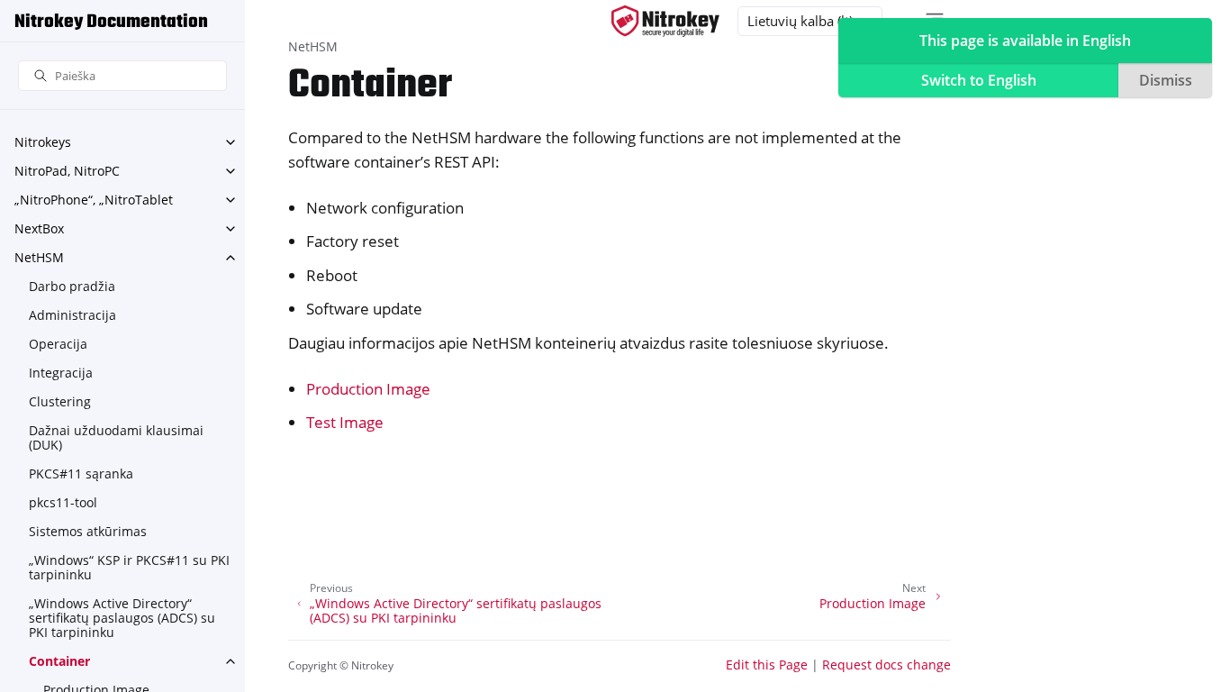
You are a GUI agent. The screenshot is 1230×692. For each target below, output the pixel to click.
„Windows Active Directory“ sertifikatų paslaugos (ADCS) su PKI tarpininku (122, 618)
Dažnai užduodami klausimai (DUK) (116, 437)
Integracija (61, 372)
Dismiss (1165, 80)
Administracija (72, 314)
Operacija (58, 343)
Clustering (60, 401)
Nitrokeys (42, 141)
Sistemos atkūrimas (88, 531)
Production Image (368, 388)
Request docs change (886, 664)
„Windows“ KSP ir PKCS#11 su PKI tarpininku (129, 567)
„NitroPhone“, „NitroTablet (93, 199)
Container (59, 660)
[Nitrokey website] (665, 21)
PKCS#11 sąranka (81, 473)
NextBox (39, 228)
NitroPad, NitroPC (67, 170)
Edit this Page (767, 664)
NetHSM (39, 257)
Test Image (345, 422)
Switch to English (978, 80)
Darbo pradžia (72, 286)
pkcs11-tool (63, 502)
